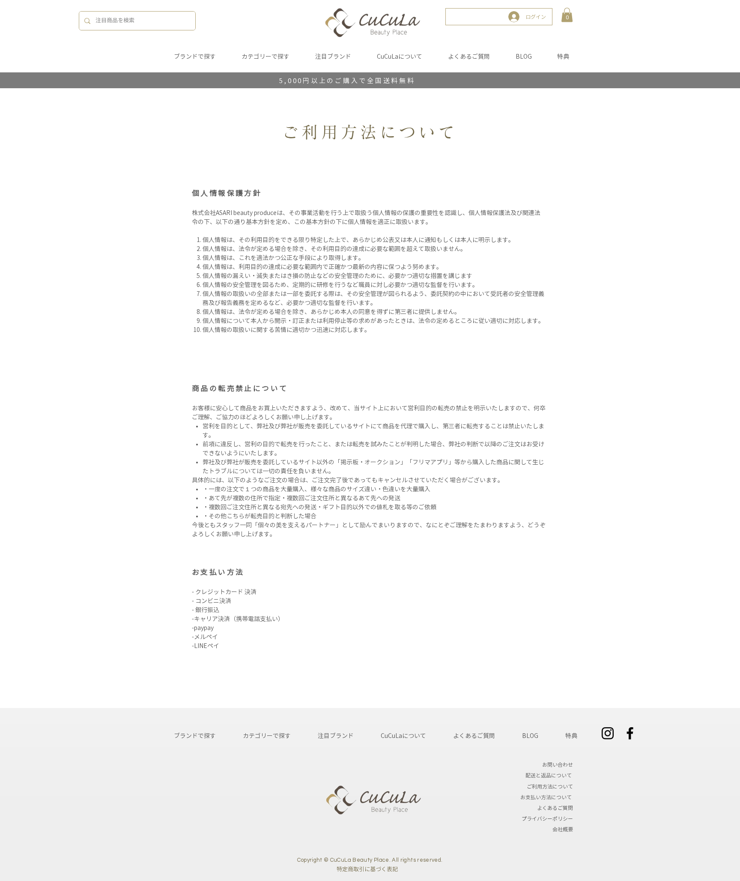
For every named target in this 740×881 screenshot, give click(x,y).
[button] (567, 15)
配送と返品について (549, 775)
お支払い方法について (546, 797)
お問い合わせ (557, 764)
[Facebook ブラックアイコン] (630, 733)
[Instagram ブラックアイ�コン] (608, 733)
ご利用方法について (550, 786)
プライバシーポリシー (547, 818)
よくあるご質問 (555, 807)
